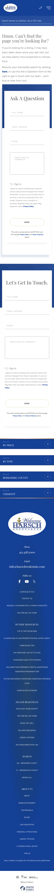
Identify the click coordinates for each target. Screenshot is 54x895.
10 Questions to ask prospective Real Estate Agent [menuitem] (27, 638)
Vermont (9, 494)
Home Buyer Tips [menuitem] (27, 646)
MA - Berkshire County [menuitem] (27, 763)
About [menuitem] (27, 796)
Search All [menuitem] (27, 778)
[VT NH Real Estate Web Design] (27, 889)
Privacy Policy (28, 206)
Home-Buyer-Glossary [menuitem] (27, 690)
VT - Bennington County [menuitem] (27, 770)
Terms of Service (37, 234)
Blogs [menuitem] (27, 817)
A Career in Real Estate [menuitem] (26, 846)
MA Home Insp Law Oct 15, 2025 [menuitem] (27, 653)
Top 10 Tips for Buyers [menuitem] (27, 631)
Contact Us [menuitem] (27, 598)
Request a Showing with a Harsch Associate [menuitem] (27, 606)
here (4, 71)
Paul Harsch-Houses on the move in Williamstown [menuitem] (27, 861)
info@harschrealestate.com (27, 566)
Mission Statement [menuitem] (27, 803)
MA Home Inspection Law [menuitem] (27, 745)
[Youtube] (27, 582)
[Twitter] (34, 582)
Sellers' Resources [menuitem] (27, 730)
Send (27, 222)
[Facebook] (19, 582)
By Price (8, 445)
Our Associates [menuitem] (27, 825)
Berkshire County (15, 477)
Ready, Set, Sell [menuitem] (27, 723)
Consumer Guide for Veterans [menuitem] (27, 660)
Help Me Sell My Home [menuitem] (27, 613)
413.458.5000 (27, 552)
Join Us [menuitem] (27, 853)
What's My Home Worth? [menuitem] (27, 709)
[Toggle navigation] (48, 7)
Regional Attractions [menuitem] (27, 832)
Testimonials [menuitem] (27, 810)
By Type (8, 461)
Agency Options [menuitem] (27, 738)
